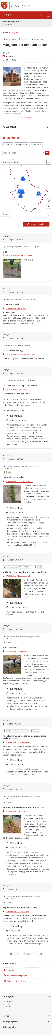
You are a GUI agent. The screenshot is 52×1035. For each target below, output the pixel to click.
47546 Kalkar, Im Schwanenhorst (19, 256)
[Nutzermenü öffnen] (48, 15)
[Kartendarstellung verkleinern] (48, 211)
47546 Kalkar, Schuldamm (17, 811)
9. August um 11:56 (13, 629)
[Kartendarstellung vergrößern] (48, 206)
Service (6, 1016)
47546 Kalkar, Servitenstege (17, 742)
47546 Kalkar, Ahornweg (16, 389)
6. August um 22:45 (13, 724)
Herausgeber (8, 996)
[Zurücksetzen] (43, 153)
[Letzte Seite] (41, 954)
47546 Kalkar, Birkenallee (16, 651)
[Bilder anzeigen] (12, 268)
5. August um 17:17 (13, 889)
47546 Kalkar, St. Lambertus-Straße (20, 354)
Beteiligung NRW (10, 21)
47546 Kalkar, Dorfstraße (16, 308)
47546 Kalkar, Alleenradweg (17, 911)
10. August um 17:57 (14, 560)
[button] (26, 127)
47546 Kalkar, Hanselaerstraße (18, 576)
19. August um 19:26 (14, 373)
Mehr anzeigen (27, 117)
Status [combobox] (6, 144)
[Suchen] (47, 153)
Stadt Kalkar (7, 1001)
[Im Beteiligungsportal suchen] (41, 15)
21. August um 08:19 (14, 292)
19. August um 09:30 (14, 459)
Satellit (5, 214)
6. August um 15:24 (13, 789)
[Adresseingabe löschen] (48, 162)
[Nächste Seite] (35, 954)
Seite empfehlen (10, 1027)
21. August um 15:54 (14, 239)
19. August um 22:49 (14, 338)
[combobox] (24, 162)
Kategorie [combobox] (20, 144)
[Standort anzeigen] (48, 201)
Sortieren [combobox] (35, 144)
